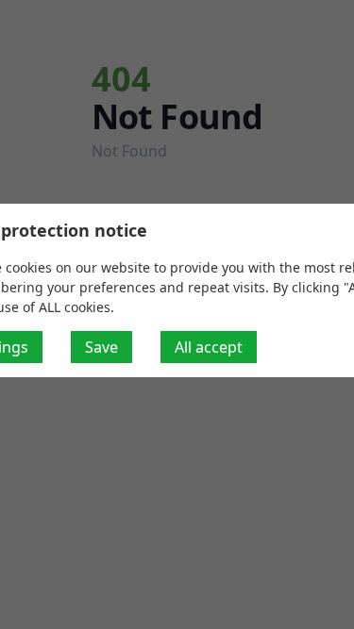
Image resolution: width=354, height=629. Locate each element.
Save (101, 347)
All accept (209, 347)
